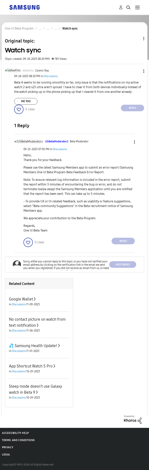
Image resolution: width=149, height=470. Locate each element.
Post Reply (123, 264)
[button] (137, 71)
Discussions (51, 76)
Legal (6, 454)
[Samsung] (24, 7)
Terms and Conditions (18, 440)
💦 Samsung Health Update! (33, 345)
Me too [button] (26, 101)
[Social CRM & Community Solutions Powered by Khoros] (132, 419)
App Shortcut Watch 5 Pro (31, 366)
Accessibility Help (15, 433)
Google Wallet (21, 299)
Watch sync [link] (70, 28)
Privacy (7, 447)
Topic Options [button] (137, 39)
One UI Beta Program (19, 28)
